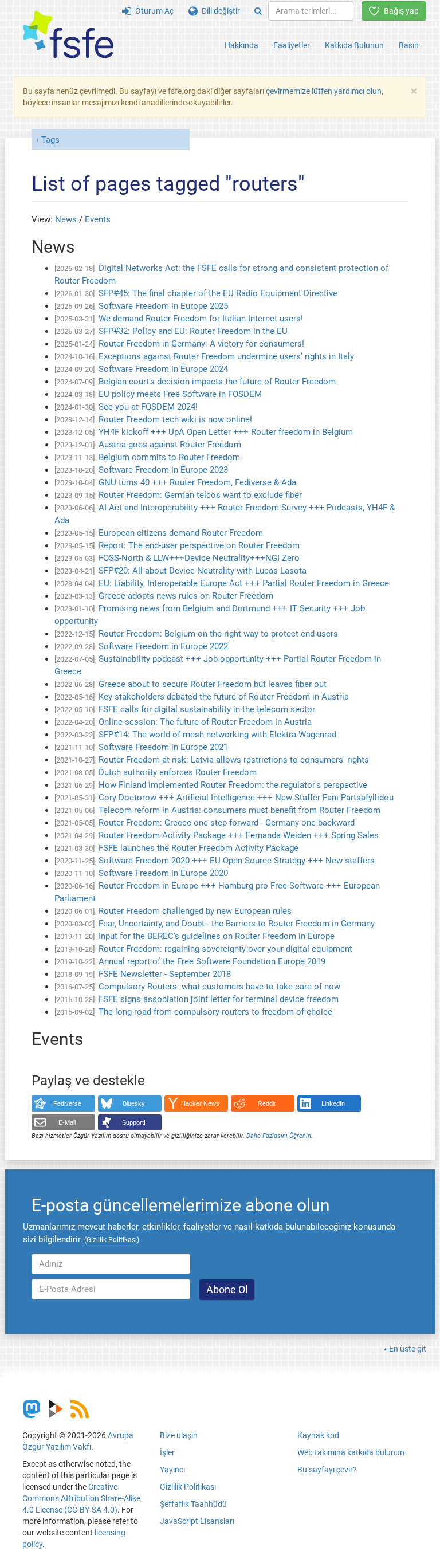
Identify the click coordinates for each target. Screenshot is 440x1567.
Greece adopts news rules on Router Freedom (186, 596)
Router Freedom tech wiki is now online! (175, 419)
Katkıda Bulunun (354, 45)
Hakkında (241, 45)
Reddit (267, 1103)
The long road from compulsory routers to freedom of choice (215, 1012)
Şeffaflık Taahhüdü (193, 1504)
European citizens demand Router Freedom (181, 533)
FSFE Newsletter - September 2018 (165, 974)
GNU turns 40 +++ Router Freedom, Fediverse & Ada (197, 482)
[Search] (258, 11)
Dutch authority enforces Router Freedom (178, 772)
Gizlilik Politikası (188, 1486)
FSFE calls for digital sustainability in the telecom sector (207, 709)
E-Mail (67, 1122)
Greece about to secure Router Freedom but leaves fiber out (213, 684)
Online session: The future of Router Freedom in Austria (205, 722)
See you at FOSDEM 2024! (148, 407)
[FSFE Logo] (68, 35)
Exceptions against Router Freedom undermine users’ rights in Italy (226, 356)
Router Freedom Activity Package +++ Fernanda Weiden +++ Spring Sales (239, 835)
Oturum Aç (152, 10)
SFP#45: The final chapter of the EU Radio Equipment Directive (218, 293)
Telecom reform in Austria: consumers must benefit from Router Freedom (239, 810)
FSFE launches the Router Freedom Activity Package (198, 848)
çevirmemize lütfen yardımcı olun (324, 91)
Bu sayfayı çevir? (327, 1469)
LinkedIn (333, 1103)
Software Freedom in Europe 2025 (163, 306)
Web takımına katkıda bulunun (350, 1452)
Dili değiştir (219, 10)
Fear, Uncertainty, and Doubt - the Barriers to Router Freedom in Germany (237, 923)
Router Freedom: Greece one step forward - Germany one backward (227, 823)
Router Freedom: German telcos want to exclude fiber (200, 495)
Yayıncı (172, 1469)
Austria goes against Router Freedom (170, 444)
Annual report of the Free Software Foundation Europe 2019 (212, 961)
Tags (50, 140)
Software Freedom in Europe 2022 (163, 646)
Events (98, 219)
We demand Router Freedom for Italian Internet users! (201, 318)
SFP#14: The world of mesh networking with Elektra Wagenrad (217, 734)
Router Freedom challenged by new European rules (195, 911)
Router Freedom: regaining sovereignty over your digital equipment (225, 949)
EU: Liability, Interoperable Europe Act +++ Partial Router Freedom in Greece (244, 583)
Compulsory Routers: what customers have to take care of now (219, 986)
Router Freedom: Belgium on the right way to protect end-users (218, 634)
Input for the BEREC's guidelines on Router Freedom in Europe (217, 936)
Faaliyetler (291, 45)
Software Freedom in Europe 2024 (163, 369)
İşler (167, 1452)
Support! (134, 1122)
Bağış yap (399, 10)
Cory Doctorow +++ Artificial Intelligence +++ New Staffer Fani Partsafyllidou (246, 797)
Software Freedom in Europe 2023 (163, 470)
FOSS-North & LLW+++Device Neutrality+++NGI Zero (199, 558)
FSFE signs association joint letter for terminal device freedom (219, 999)
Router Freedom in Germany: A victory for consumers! (201, 344)
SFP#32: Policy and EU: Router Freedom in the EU (193, 331)
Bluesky (134, 1103)
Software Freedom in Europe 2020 (163, 873)
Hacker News (200, 1103)
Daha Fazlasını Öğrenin (278, 1136)
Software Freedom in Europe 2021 (163, 747)
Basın (409, 45)
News (66, 219)
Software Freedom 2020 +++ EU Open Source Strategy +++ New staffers (237, 860)
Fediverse (67, 1103)
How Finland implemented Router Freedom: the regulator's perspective (233, 785)
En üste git (407, 1348)
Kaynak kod (318, 1435)
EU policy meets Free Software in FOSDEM (180, 394)
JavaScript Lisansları (197, 1521)
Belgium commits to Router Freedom (169, 457)
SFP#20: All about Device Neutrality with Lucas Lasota (203, 570)
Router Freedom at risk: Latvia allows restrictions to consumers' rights (234, 760)
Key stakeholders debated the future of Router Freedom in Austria (224, 697)
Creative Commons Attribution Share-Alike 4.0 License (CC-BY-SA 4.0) (81, 1498)
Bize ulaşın (179, 1435)
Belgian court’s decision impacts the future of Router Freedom (217, 381)
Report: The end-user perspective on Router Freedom (199, 545)
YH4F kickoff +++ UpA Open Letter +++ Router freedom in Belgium (226, 432)
